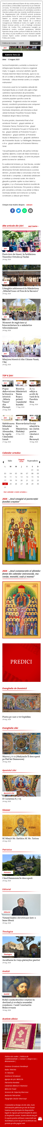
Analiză (6, 971)
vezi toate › (33, 226)
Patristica (7, 849)
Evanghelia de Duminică (14, 688)
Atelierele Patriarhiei (12, 1095)
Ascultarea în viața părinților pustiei (21, 960)
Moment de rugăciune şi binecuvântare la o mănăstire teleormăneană (17, 325)
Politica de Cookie (9, 43)
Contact (22, 1059)
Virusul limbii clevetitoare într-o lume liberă (19, 919)
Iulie (10, 461)
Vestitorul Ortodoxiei (13, 1076)
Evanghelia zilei (10, 728)
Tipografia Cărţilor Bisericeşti (16, 1098)
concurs (29, 205)
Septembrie (32, 461)
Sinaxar (6, 809)
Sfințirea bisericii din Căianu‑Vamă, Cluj (20, 361)
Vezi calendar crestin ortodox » (15, 492)
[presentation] (2, 460)
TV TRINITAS (9, 1073)
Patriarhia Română (12, 1082)
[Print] (30, 210)
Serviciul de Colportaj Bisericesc (16, 1092)
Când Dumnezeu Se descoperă (17, 878)
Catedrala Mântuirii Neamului (16, 1086)
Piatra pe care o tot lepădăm (16, 717)
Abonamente (10, 1061)
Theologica (7, 931)
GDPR (21, 43)
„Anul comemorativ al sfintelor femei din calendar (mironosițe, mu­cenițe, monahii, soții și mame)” (21, 573)
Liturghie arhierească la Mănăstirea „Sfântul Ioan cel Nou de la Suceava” (20, 290)
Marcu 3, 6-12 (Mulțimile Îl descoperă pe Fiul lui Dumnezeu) (21, 758)
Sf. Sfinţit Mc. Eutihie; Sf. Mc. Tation (20, 838)
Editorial (6, 889)
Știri (5, 48)
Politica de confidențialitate (16, 1057)
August (21, 460)
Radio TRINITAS (10, 1069)
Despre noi (31, 1059)
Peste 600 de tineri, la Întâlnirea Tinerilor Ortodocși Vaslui (19, 255)
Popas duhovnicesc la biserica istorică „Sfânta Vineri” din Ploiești (7, 398)
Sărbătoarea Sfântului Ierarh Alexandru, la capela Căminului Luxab (7, 431)
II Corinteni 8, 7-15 (11, 799)
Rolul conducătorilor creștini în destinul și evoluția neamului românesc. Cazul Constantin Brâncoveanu (18, 1004)
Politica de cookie (11, 1056)
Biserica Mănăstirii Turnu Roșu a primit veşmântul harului (21, 397)
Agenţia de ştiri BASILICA (14, 1079)
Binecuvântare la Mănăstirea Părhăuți (21, 427)
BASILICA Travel (10, 1089)
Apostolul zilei (9, 770)
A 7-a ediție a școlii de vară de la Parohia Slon (34, 395)
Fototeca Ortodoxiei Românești (16, 1066)
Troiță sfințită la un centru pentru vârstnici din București (34, 431)
